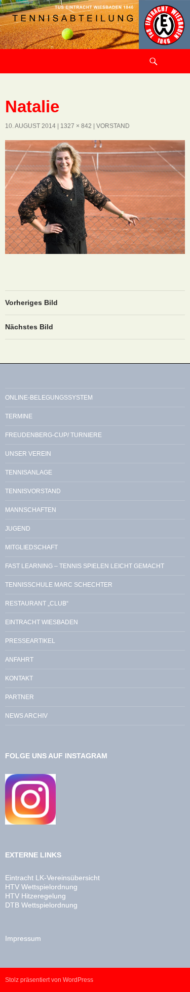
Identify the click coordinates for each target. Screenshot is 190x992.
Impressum (23, 938)
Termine (18, 416)
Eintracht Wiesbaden (41, 622)
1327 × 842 (76, 126)
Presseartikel (30, 640)
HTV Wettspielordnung (41, 887)
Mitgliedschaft (31, 547)
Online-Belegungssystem (49, 397)
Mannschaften (30, 509)
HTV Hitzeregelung (35, 896)
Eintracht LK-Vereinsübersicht (52, 878)
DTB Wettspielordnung (41, 905)
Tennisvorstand (33, 491)
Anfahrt (19, 659)
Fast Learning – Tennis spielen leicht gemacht (84, 566)
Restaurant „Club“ (36, 603)
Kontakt (19, 678)
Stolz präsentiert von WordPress (49, 979)
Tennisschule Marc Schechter (58, 584)
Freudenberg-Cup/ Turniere (53, 435)
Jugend (17, 528)
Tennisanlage (28, 472)
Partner (19, 697)
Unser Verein (28, 453)
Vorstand (113, 126)
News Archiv (26, 715)
